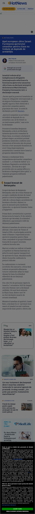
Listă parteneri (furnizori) (9, 505)
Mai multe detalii (17, 459)
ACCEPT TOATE (17, 508)
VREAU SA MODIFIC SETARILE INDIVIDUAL (17, 511)
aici (29, 472)
